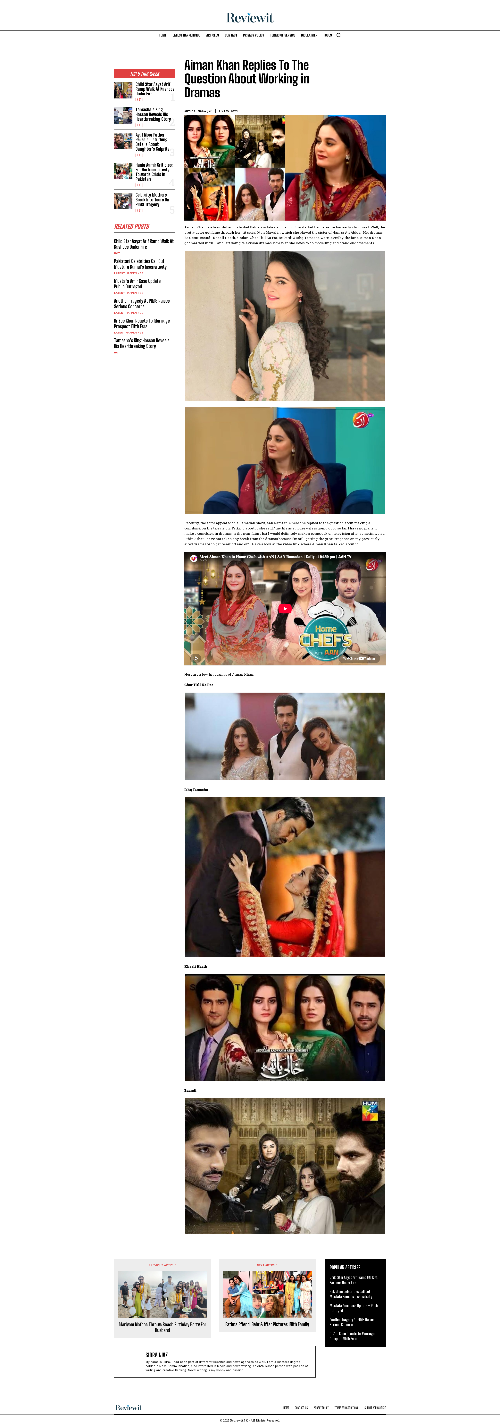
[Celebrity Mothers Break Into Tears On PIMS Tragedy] (123, 201)
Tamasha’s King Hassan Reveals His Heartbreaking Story (153, 114)
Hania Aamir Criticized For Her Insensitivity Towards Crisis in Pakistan (154, 172)
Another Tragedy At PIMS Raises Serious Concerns (142, 303)
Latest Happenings (129, 273)
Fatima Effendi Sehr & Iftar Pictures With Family (267, 1324)
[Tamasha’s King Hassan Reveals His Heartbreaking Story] (123, 115)
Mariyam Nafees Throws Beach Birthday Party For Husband (162, 1327)
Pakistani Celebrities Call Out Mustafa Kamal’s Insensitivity (140, 264)
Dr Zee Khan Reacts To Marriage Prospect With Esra (142, 323)
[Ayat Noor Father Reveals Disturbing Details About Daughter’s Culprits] (123, 141)
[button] (338, 35)
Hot (139, 99)
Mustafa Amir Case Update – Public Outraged (139, 284)
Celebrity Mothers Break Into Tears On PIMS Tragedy (152, 199)
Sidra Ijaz (205, 111)
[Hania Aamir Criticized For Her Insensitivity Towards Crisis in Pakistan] (123, 171)
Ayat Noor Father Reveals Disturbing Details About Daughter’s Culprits (153, 142)
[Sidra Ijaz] (132, 1361)
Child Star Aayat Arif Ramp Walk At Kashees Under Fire (155, 89)
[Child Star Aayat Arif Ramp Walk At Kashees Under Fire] (123, 90)
